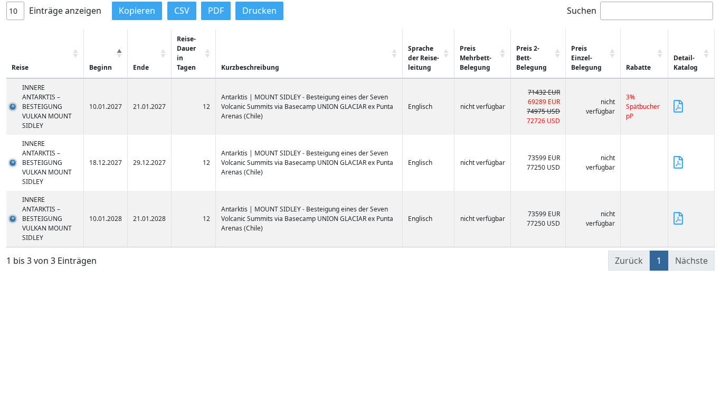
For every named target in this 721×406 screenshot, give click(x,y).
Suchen (581, 10)
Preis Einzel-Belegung (586, 58)
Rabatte (638, 67)
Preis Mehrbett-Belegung (475, 58)
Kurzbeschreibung (250, 67)
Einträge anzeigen (64, 10)
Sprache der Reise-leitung (423, 58)
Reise (20, 67)
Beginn (100, 67)
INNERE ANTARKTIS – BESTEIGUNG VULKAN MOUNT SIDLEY (47, 106)
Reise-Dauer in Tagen (186, 53)
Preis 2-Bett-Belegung (531, 58)
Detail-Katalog (685, 62)
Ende (141, 67)
